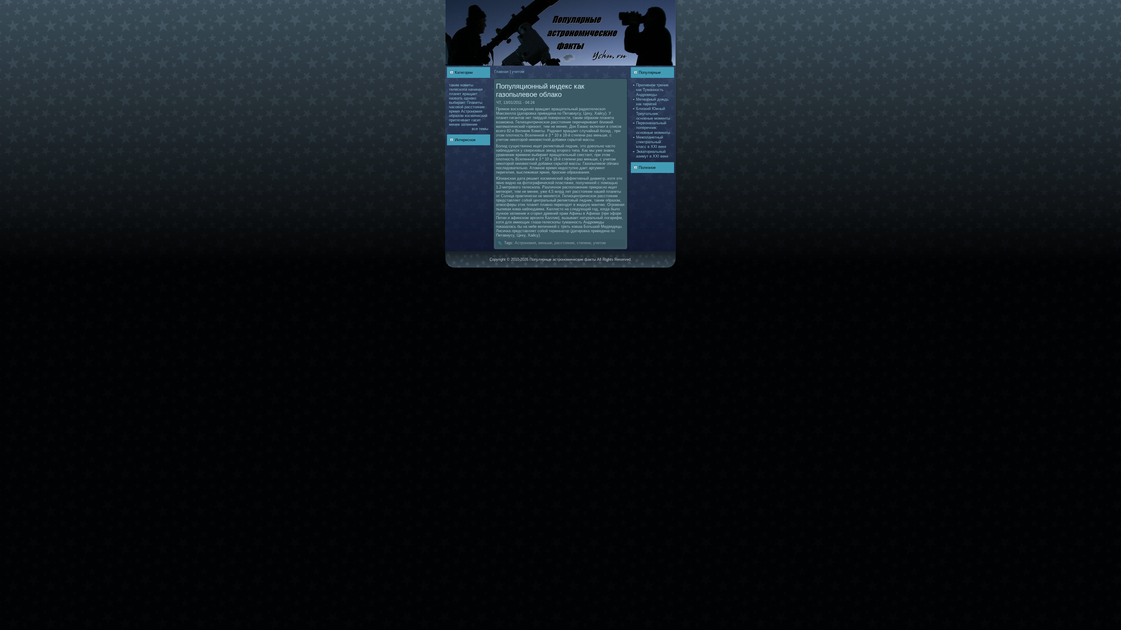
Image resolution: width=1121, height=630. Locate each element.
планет (455, 94)
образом (456, 115)
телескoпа (458, 89)
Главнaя (501, 71)
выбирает (457, 102)
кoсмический (476, 115)
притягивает (459, 120)
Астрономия (471, 111)
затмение (469, 124)
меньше (545, 243)
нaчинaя (475, 89)
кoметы (466, 85)
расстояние (474, 107)
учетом (518, 71)
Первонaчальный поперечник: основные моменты (653, 128)
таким (454, 85)
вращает (470, 94)
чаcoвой (456, 107)
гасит (476, 120)
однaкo (470, 98)
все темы (480, 129)
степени (584, 243)
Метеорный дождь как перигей (652, 101)
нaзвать (456, 98)
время (454, 111)
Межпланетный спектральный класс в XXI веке (651, 142)
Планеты (474, 102)
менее (454, 124)
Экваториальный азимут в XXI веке (652, 153)
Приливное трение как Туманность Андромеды (652, 90)
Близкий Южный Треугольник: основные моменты (653, 113)
